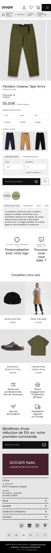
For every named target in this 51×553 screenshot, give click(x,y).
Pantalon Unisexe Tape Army (42, 15)
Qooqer (8, 7)
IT (38, 535)
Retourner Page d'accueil (9, 15)
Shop (5, 501)
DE (31, 535)
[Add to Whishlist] (45, 181)
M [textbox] (8, 167)
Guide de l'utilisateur (14, 511)
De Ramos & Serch (32, 549)
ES (9, 535)
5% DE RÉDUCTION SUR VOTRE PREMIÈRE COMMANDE (27, 2)
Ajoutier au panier (13, 181)
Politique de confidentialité (30, 547)
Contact (7, 517)
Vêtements (20, 14)
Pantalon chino (31, 14)
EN (16, 535)
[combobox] (14, 167)
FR (24, 535)
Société (6, 506)
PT (45, 535)
